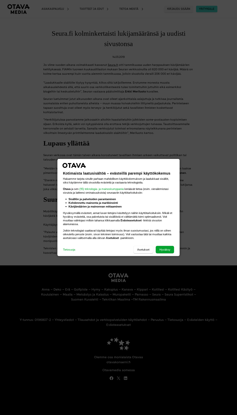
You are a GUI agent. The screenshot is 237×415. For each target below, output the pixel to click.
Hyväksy (164, 249)
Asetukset (143, 249)
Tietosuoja (69, 249)
